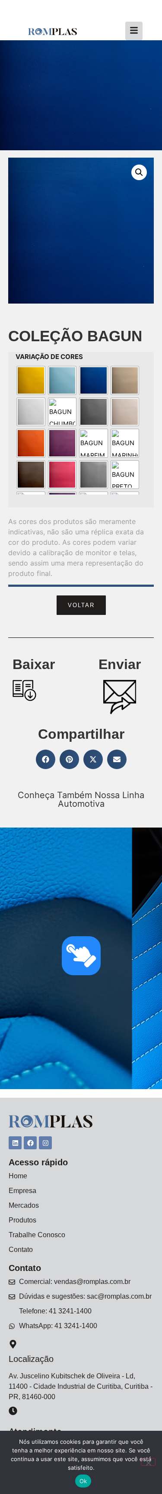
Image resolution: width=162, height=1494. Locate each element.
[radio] (31, 380)
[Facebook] (30, 1142)
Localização (31, 1359)
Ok (83, 1481)
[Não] (148, 1462)
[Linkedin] (15, 1142)
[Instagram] (45, 1142)
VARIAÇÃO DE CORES (49, 356)
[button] (139, 172)
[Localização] (13, 1345)
